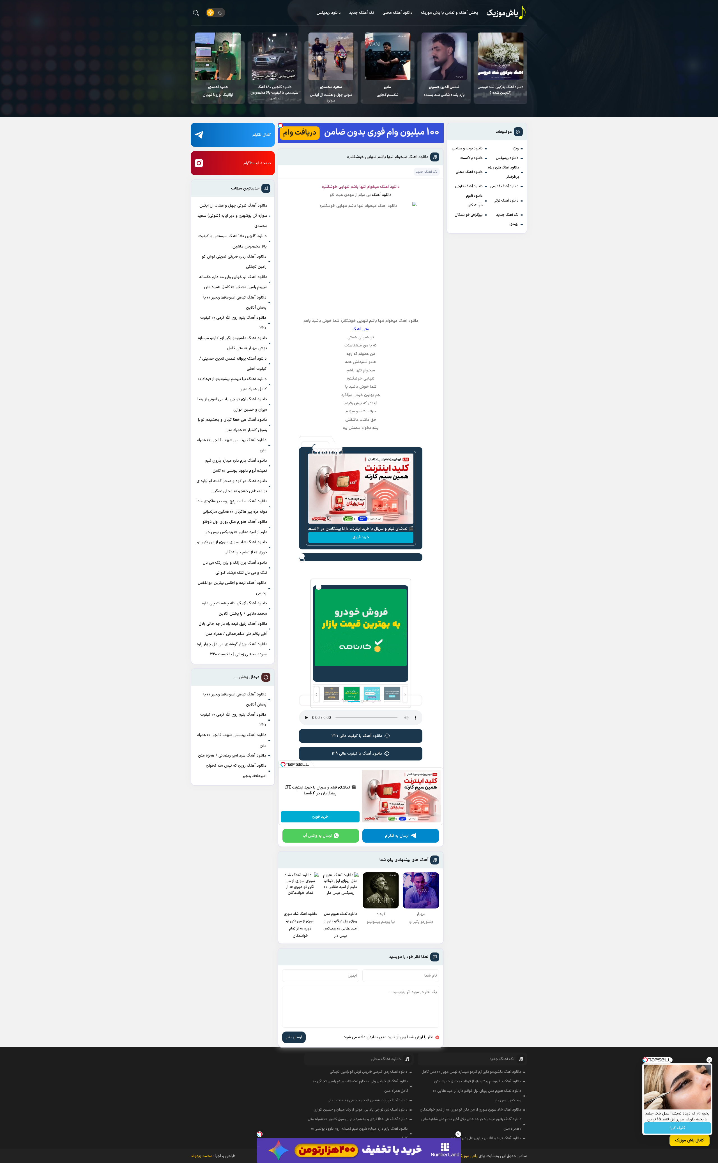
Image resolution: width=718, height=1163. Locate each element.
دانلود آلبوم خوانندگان (474, 200)
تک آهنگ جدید (361, 13)
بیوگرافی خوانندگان (469, 215)
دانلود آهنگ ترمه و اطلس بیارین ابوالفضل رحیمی (232, 588)
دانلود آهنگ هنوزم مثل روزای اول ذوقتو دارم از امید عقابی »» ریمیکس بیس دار (234, 527)
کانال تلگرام (261, 135)
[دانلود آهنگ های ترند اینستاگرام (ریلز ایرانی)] (218, 56)
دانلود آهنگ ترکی (506, 201)
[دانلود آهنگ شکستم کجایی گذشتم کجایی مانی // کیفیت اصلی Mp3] (444, 56)
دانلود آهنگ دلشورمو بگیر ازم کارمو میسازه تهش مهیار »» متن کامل (232, 343)
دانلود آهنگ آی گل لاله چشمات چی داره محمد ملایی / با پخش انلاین (234, 608)
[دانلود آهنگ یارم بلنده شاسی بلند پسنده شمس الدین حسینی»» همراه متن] (500, 56)
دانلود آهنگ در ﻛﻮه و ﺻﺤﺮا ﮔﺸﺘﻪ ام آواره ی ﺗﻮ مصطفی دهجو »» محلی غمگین (232, 486)
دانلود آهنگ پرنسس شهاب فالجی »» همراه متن (231, 445)
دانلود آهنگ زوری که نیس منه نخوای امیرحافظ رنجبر (236, 771)
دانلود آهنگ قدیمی (504, 186)
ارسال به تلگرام (397, 836)
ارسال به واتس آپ (317, 836)
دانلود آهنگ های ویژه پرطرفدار (503, 172)
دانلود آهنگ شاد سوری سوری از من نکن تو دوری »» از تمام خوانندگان (232, 547)
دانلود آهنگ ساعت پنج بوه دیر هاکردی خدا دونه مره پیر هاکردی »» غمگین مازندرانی (232, 506)
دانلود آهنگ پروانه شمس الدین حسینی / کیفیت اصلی (233, 364)
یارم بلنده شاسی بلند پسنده (500, 91)
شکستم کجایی (444, 91)
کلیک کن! (677, 1128)
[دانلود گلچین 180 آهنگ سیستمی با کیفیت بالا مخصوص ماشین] (331, 56)
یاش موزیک (468, 1156)
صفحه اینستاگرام (257, 163)
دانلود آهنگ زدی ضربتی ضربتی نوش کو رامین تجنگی (234, 262)
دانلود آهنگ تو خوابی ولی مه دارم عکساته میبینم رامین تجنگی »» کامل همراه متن (233, 282)
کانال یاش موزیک (689, 1140)
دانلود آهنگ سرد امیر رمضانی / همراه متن (232, 756)
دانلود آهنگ (382, 195)
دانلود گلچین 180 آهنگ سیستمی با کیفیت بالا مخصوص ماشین (331, 92)
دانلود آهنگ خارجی (469, 186)
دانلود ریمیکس (329, 13)
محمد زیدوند (201, 1156)
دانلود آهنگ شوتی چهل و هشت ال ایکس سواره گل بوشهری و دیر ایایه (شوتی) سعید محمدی (232, 216)
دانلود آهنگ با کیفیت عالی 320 (357, 736)
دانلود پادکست (471, 158)
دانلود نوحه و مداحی (467, 148)
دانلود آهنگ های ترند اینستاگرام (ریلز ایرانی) (218, 90)
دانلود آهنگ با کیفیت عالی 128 (357, 754)
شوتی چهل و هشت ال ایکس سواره (387, 93)
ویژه (515, 148)
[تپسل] (280, 125)
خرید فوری (361, 537)
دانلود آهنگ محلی (398, 13)
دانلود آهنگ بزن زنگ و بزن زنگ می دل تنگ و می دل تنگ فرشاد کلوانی (235, 568)
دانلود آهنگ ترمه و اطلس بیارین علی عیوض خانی (484, 1138)
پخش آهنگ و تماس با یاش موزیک (449, 13)
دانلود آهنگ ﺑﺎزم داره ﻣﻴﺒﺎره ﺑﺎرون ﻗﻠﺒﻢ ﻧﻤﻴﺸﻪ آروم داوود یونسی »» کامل (236, 466)
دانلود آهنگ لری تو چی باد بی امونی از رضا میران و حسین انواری (232, 404)
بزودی (514, 224)
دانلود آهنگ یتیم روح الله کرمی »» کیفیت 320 (233, 323)
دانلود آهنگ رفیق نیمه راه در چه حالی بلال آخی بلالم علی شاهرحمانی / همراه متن (233, 629)
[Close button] (709, 1060)
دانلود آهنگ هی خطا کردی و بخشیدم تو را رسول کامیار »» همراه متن (232, 425)
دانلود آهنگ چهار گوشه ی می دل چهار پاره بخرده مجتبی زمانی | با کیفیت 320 (232, 649)
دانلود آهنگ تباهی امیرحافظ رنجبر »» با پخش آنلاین (234, 303)
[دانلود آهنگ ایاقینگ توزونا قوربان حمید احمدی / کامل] (274, 56)
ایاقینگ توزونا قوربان (274, 91)
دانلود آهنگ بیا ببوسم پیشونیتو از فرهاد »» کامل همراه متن (232, 384)
